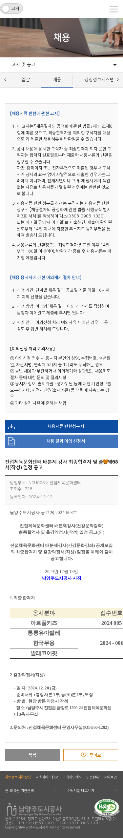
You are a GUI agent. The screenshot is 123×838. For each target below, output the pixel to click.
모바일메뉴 (114, 9)
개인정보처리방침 (18, 777)
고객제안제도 (72, 777)
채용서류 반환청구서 (66, 426)
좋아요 (95, 755)
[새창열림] (107, 801)
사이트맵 (110, 777)
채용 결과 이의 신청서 (66, 441)
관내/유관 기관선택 (19, 791)
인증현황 (92, 777)
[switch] (11, 8)
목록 (32, 755)
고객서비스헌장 (46, 777)
